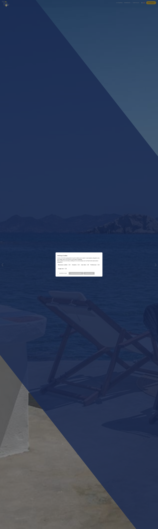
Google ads (61, 268)
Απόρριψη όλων (63, 273)
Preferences (93, 264)
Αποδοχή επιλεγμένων (76, 273)
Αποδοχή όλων (89, 273)
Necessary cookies (62, 264)
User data (83, 264)
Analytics (74, 264)
